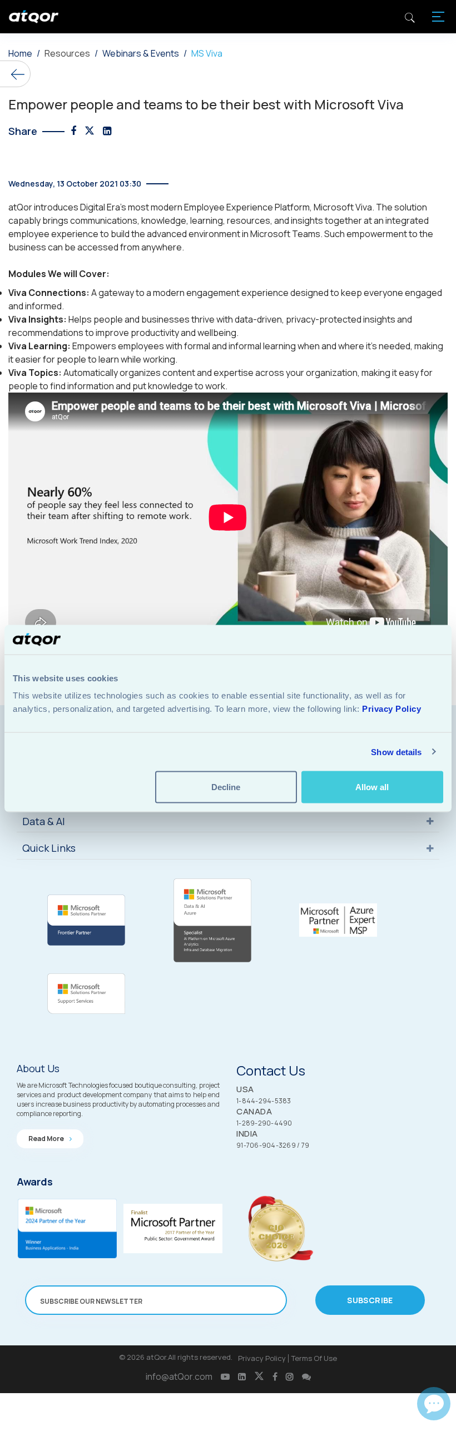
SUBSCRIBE (370, 1300)
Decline (225, 787)
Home (20, 53)
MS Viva (206, 53)
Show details (396, 751)
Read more (46, 1138)
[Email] (433, 1403)
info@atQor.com (179, 1376)
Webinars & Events (140, 53)
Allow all (372, 787)
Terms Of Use (314, 1358)
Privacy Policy (262, 1358)
